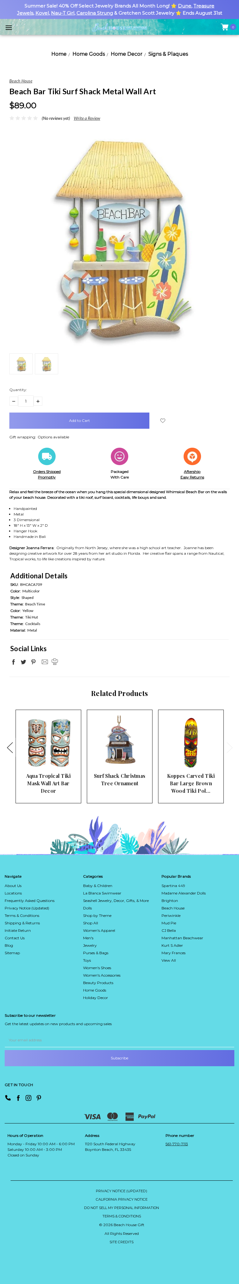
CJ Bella (169, 930)
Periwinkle (171, 915)
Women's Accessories (101, 975)
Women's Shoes (97, 967)
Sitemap (12, 952)
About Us (13, 885)
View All (169, 960)
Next (229, 747)
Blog (9, 945)
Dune (184, 6)
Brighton (170, 900)
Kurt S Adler (172, 945)
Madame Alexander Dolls (184, 893)
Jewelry (90, 945)
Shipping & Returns (22, 923)
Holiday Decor (95, 997)
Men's (88, 938)
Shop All (90, 923)
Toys (87, 960)
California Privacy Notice (122, 1199)
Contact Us (15, 938)
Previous (9, 747)
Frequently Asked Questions (29, 900)
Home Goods (94, 990)
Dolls (87, 908)
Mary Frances (173, 952)
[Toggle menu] (8, 27)
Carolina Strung (95, 13)
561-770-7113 (177, 1144)
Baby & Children (97, 885)
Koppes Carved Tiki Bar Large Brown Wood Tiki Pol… (191, 783)
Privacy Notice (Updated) (27, 908)
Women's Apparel (99, 930)
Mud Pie (169, 923)
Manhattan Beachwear (182, 938)
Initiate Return (18, 930)
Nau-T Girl (62, 13)
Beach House (173, 908)
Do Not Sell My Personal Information (121, 1208)
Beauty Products (98, 982)
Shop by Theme (97, 915)
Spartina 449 (173, 885)
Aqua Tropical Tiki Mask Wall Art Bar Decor (48, 783)
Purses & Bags (95, 952)
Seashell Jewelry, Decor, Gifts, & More (116, 900)
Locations (13, 893)
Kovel (42, 13)
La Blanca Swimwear (102, 893)
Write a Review (87, 118)
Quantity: (18, 389)
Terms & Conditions (22, 915)
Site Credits (122, 1242)
